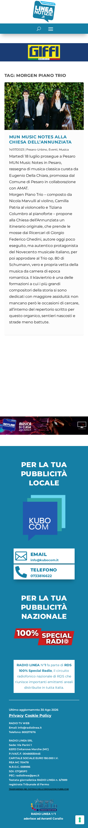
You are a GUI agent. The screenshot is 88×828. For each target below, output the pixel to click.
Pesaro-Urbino (36, 149)
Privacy (16, 715)
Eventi (53, 149)
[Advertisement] (44, 375)
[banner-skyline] (44, 433)
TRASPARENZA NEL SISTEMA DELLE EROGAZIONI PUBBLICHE (39, 789)
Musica (64, 149)
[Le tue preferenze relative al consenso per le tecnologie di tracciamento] (79, 819)
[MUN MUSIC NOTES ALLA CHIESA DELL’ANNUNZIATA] (44, 106)
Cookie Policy (38, 715)
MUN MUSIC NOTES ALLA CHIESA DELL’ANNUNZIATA (40, 139)
